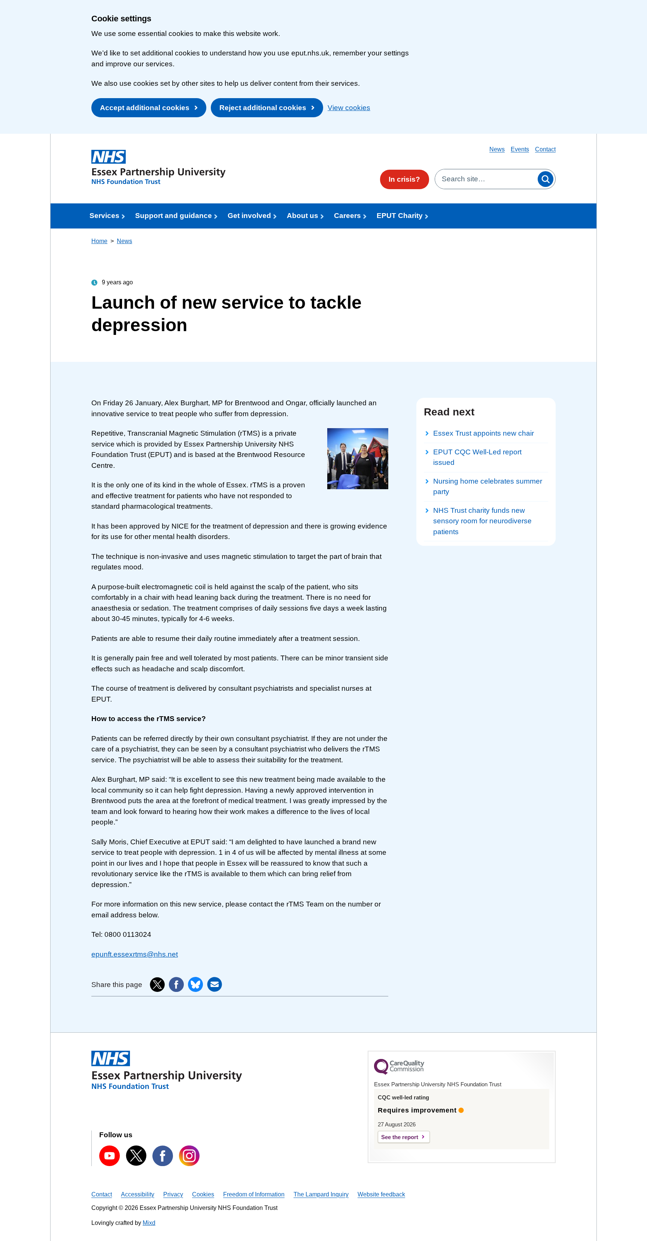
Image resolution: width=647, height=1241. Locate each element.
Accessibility (137, 1194)
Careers (347, 216)
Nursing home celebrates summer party (487, 486)
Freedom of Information (254, 1194)
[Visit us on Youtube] (109, 1155)
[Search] (545, 179)
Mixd (149, 1223)
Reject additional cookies (262, 108)
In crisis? (404, 179)
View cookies (349, 108)
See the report (399, 1137)
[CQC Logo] (399, 1073)
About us (302, 216)
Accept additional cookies (144, 108)
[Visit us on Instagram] (189, 1155)
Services (104, 216)
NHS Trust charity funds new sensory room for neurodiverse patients (482, 521)
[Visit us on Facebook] (162, 1155)
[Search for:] (485, 179)
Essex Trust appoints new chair (483, 433)
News (497, 149)
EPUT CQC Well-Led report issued (477, 457)
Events (520, 149)
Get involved (249, 216)
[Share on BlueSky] (195, 984)
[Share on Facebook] (176, 984)
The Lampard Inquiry (321, 1194)
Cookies (203, 1194)
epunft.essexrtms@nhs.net (134, 954)
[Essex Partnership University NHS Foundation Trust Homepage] (158, 167)
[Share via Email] (214, 984)
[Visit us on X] (136, 1155)
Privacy (173, 1194)
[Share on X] (157, 984)
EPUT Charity (400, 216)
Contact (545, 149)
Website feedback (381, 1194)
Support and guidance (173, 216)
